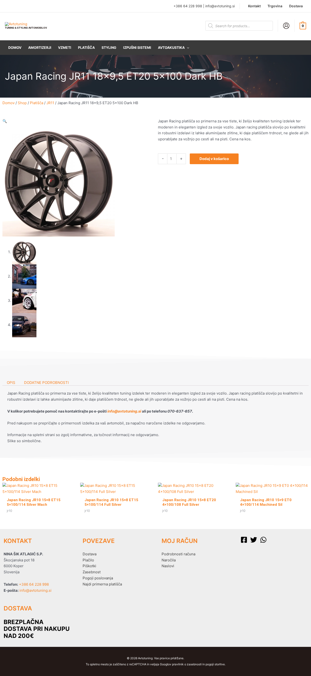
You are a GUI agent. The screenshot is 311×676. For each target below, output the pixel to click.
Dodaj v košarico (214, 158)
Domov (8, 103)
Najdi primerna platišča (102, 584)
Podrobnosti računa (178, 554)
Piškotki (89, 566)
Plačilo (88, 560)
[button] (174, 47)
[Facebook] (244, 539)
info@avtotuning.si (220, 6)
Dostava (89, 554)
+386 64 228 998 (187, 6)
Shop (22, 103)
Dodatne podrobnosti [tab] (46, 382)
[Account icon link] (286, 25)
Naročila (169, 560)
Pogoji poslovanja (98, 578)
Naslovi (168, 566)
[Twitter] (253, 539)
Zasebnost (92, 572)
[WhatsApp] (263, 539)
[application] (187, 47)
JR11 (50, 103)
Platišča (36, 103)
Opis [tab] (11, 382)
